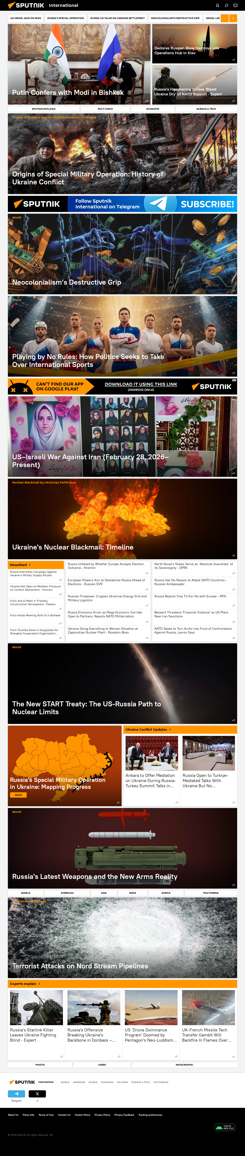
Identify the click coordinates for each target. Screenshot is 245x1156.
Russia (93, 1082)
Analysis (159, 68)
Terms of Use (46, 1114)
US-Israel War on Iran (28, 400)
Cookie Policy (82, 1114)
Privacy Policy (102, 1114)
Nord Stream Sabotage (29, 901)
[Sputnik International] (27, 9)
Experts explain (23, 983)
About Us (13, 1114)
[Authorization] (217, 5)
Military (122, 1082)
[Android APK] (225, 1128)
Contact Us (64, 1114)
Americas (79, 1082)
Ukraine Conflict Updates (146, 729)
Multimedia (161, 1082)
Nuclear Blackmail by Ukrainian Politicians (44, 483)
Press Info (28, 1114)
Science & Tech (140, 1082)
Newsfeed (18, 564)
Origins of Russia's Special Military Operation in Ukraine (54, 117)
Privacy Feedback (124, 1114)
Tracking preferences (150, 1114)
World (16, 28)
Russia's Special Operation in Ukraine (176, 27)
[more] (147, 100)
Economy (107, 1082)
